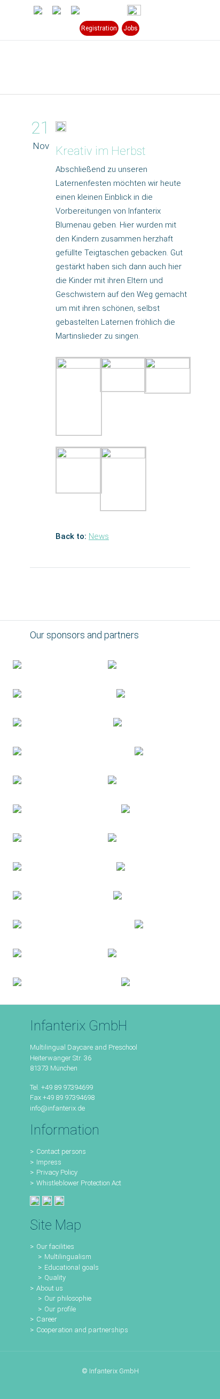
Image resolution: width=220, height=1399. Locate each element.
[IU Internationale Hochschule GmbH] (50, 722)
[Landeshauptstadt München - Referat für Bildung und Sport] (52, 693)
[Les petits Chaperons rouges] (142, 779)
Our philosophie (67, 1298)
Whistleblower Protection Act (78, 1183)
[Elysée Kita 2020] (148, 722)
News (99, 536)
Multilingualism (67, 1257)
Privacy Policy (56, 1172)
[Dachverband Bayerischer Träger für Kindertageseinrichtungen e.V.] (142, 808)
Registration (99, 28)
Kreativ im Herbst (101, 151)
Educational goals (71, 1267)
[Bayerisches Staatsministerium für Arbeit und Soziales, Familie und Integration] (142, 664)
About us (49, 1288)
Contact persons (61, 1151)
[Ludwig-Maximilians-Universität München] (47, 779)
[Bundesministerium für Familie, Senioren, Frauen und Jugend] (47, 664)
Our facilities (55, 1246)
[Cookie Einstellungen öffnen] (19, 1385)
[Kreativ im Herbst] (61, 128)
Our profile (60, 1309)
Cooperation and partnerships (82, 1330)
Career (46, 1319)
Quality (55, 1277)
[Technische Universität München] (159, 750)
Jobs (130, 28)
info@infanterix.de (57, 1108)
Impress (48, 1162)
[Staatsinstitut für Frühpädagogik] (151, 693)
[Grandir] (54, 808)
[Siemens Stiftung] (61, 750)
